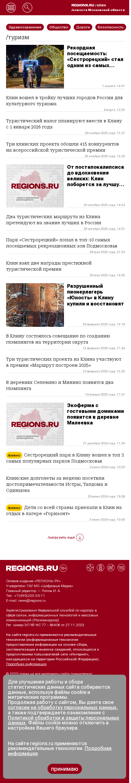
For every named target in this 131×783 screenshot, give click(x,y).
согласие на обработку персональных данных (62, 707)
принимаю (64, 769)
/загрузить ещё (61, 537)
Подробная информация (26, 664)
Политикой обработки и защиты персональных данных (63, 720)
